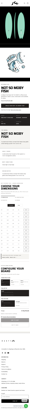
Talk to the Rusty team (16, 109)
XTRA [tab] (19, 205)
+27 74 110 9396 (11, 381)
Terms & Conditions (6, 369)
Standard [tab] (11, 205)
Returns (3, 362)
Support (3, 364)
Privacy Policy (4, 366)
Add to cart (15, 320)
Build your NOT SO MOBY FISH (15, 105)
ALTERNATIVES (5, 84)
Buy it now (15, 325)
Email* (3, 393)
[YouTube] (8, 353)
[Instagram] (5, 353)
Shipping (3, 359)
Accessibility (4, 371)
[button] (1, 3)
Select (26, 213)
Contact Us (4, 374)
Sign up (15, 401)
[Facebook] (2, 353)
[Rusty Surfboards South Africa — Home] (8, 341)
